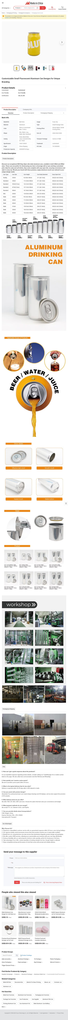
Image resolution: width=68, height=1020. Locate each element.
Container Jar (58, 982)
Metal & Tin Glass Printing (34, 982)
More (3, 1007)
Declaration (52, 1013)
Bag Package (37, 962)
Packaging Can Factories (42, 995)
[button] (60, 113)
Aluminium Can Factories (25, 995)
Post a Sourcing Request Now (53, 882)
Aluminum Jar (7, 986)
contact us (7, 17)
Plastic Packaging (55, 959)
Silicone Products (55, 962)
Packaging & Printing (12, 13)
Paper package (22, 962)
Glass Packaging (6, 962)
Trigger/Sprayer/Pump (8, 965)
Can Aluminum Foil (25, 1003)
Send (17, 882)
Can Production (24, 999)
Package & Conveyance (24, 13)
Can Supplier (35, 999)
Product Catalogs (27, 955)
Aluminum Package (23, 959)
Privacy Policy (60, 1013)
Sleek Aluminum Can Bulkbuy (42, 1003)
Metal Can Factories (8, 995)
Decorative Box (19, 982)
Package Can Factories (9, 999)
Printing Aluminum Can (9, 1003)
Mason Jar (47, 982)
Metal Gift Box (7, 982)
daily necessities (6, 959)
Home (3, 13)
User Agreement (44, 1013)
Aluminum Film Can (47, 999)
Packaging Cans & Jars (37, 13)
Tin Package (37, 959)
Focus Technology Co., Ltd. (22, 1013)
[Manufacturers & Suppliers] (34, 3)
